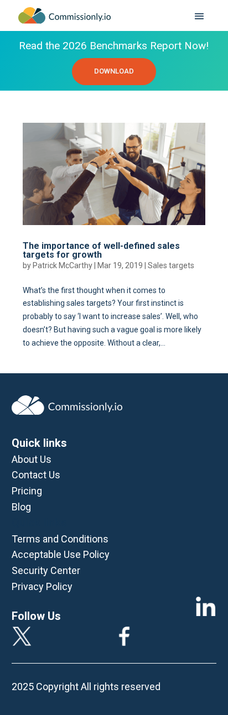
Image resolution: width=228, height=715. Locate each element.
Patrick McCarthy (62, 265)
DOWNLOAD (114, 71)
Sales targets (171, 265)
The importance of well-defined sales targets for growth (101, 250)
